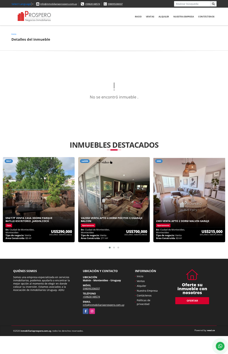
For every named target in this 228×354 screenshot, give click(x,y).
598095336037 (115, 4)
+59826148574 (92, 4)
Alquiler (164, 16)
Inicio (138, 16)
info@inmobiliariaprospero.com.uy (58, 4)
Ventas (150, 16)
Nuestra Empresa (183, 16)
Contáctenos (206, 16)
